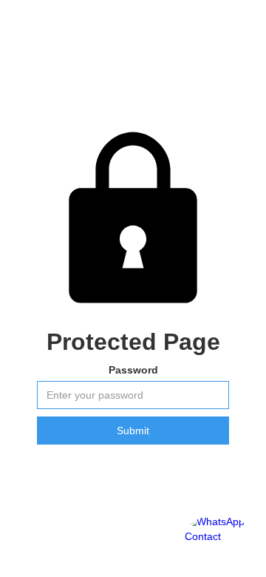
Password (133, 370)
